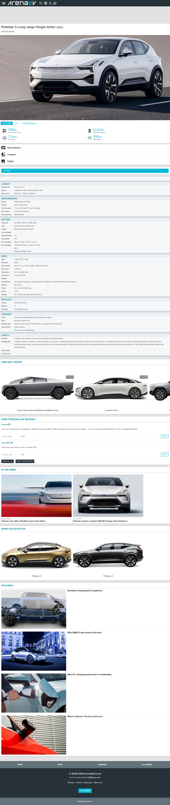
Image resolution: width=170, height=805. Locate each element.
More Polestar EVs (13, 529)
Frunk (3, 291)
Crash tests (5, 354)
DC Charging (6, 245)
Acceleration (6, 208)
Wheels (4, 285)
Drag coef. (5, 269)
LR (16, 123)
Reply (164, 436)
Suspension (5, 282)
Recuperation (6, 236)
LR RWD (6, 123)
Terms (79, 782)
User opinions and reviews (18, 419)
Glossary (88, 782)
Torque (4, 205)
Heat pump (5, 239)
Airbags (4, 338)
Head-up (4, 309)
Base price (5, 193)
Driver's (4, 306)
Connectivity (6, 327)
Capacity (4, 223)
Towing (4, 294)
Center (4, 303)
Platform (4, 263)
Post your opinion (25, 461)
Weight (4, 279)
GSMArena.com (93, 778)
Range (3, 229)
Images (10, 161)
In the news (9, 470)
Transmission (6, 214)
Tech (3, 226)
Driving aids (5, 342)
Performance (29, 123)
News (60, 765)
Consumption (6, 232)
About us (98, 782)
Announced (5, 187)
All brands (146, 765)
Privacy (71, 782)
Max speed (5, 211)
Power (3, 202)
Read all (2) (8, 461)
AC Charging (6, 242)
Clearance (5, 275)
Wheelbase (5, 272)
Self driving (5, 350)
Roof (3, 321)
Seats (3, 317)
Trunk (3, 288)
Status (3, 190)
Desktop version (85, 801)
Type (3, 259)
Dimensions (5, 266)
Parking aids (6, 324)
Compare (11, 154)
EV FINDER (85, 791)
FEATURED (7, 585)
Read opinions (14, 148)
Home (20, 765)
